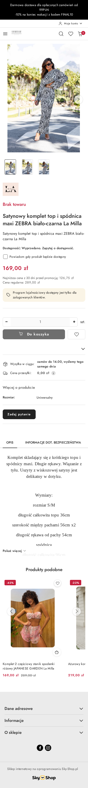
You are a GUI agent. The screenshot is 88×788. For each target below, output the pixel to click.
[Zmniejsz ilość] (6, 322)
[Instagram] (48, 748)
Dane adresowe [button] (19, 708)
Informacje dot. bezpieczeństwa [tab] (53, 442)
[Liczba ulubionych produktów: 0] (70, 33)
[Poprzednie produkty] (11, 611)
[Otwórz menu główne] (5, 33)
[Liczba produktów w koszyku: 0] (80, 33)
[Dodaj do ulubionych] (76, 334)
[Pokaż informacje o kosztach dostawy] (53, 373)
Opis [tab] (10, 442)
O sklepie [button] (13, 732)
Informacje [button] (14, 720)
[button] (78, 99)
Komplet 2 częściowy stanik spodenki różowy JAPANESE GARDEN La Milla (29, 666)
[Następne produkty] (77, 611)
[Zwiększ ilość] (74, 322)
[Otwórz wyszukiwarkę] (61, 33)
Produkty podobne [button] (44, 569)
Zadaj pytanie (19, 414)
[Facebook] (40, 748)
